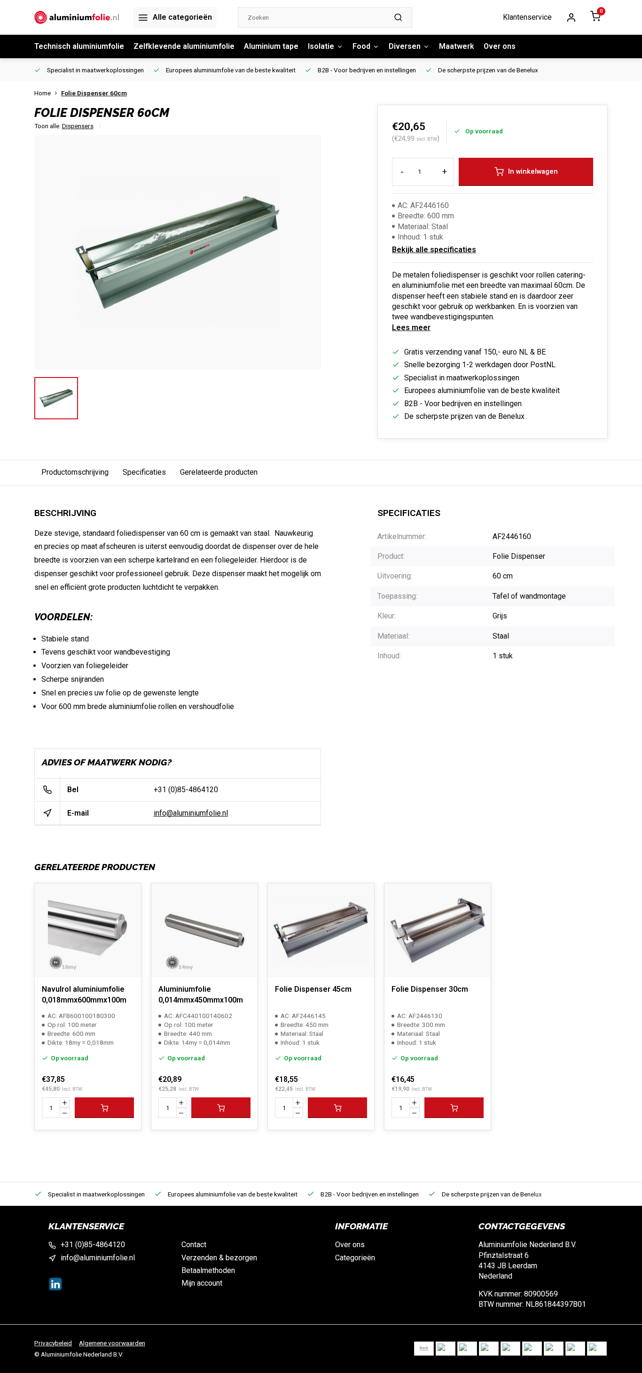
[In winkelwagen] (104, 1107)
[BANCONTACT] (467, 1349)
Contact (193, 1244)
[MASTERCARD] (532, 1349)
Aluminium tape (271, 46)
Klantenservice (527, 17)
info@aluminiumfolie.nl (191, 813)
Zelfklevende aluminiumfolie (184, 46)
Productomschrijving (75, 472)
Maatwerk (456, 46)
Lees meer (411, 327)
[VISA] (575, 1349)
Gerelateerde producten (219, 472)
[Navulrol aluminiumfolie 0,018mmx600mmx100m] (88, 930)
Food (361, 46)
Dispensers (78, 126)
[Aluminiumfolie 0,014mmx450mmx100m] (204, 930)
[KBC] (510, 1349)
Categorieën (355, 1257)
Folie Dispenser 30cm (429, 989)
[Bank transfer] (424, 1349)
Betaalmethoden (208, 1270)
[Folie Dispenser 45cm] (321, 930)
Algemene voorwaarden (112, 1343)
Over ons (500, 46)
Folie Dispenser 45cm (313, 989)
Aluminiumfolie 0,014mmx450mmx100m (200, 994)
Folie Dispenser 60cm (94, 93)
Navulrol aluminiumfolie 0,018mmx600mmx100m (84, 994)
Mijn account (201, 1283)
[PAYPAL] (597, 1349)
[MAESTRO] (554, 1349)
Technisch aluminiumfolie (79, 46)
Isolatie (321, 46)
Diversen (405, 46)
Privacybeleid (53, 1343)
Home (42, 93)
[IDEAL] (445, 1349)
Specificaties (144, 472)
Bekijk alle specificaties (434, 249)
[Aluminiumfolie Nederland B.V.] (76, 17)
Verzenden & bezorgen (219, 1257)
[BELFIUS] (489, 1349)
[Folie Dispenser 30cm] (437, 930)
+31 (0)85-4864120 (186, 789)
